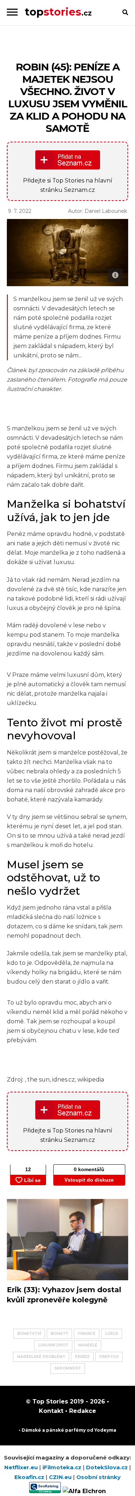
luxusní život (53, 1345)
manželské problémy (41, 1356)
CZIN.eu (61, 1477)
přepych (108, 1356)
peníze (82, 1356)
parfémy (75, 1430)
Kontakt (51, 1410)
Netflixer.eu (21, 1467)
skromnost (67, 1368)
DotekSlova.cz (107, 1467)
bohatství (29, 1333)
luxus (111, 1333)
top (58, 11)
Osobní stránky (98, 1477)
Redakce (81, 1410)
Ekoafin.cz (30, 1477)
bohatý (59, 1333)
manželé (87, 1345)
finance (86, 1333)
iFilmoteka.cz (62, 1467)
